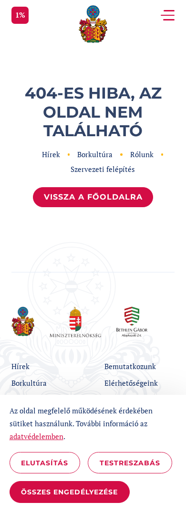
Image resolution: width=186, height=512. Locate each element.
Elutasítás (44, 463)
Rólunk (142, 154)
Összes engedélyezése (69, 492)
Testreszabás (130, 463)
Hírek (51, 154)
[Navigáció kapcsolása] (168, 15)
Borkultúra (95, 154)
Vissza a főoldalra (93, 196)
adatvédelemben (36, 436)
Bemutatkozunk (130, 366)
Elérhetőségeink (131, 383)
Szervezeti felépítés (103, 169)
